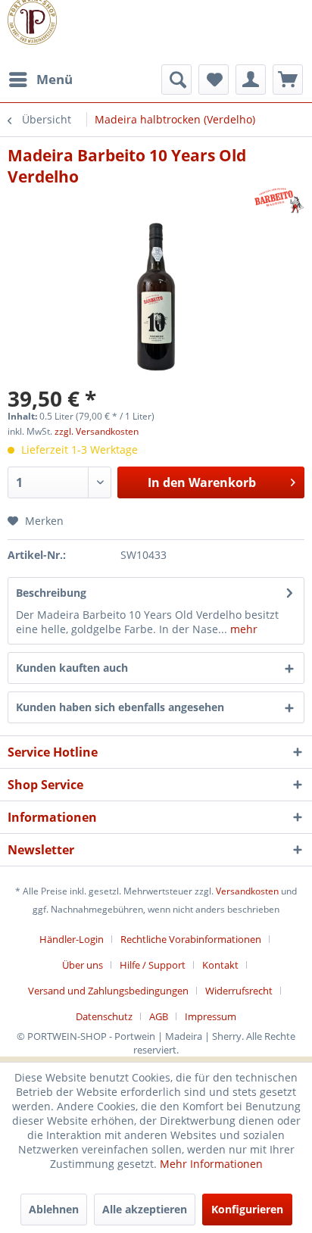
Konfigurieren (247, 1209)
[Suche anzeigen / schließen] (176, 79)
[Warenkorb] (288, 79)
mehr (242, 629)
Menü (54, 79)
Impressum (210, 1016)
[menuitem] (40, 79)
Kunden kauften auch (72, 667)
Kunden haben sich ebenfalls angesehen (120, 707)
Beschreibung (51, 592)
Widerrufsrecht (239, 990)
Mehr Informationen (211, 1164)
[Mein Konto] (251, 79)
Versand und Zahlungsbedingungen (108, 990)
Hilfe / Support (153, 965)
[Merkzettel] (213, 79)
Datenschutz (104, 1016)
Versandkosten (247, 891)
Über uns (82, 965)
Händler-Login (71, 939)
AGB (158, 1016)
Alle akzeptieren (144, 1209)
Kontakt (220, 965)
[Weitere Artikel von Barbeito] (279, 200)
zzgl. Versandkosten (97, 431)
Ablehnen (54, 1209)
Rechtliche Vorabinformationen (190, 939)
